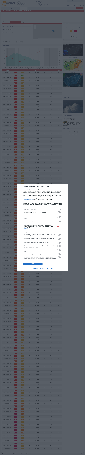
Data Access (42, 268)
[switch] (59, 212)
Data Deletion (35, 268)
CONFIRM (32, 263)
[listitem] (42, 209)
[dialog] (42, 227)
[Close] (65, 186)
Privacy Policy (50, 268)
